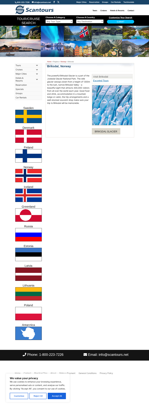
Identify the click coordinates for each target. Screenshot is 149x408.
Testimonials (128, 2)
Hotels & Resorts (117, 11)
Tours (95, 11)
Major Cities (81, 2)
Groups (105, 2)
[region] (38, 387)
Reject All (38, 396)
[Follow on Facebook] (126, 395)
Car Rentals (116, 2)
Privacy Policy (106, 373)
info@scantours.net (113, 355)
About (53, 373)
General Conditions (87, 373)
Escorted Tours (101, 80)
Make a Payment (67, 373)
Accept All (57, 396)
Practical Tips (40, 373)
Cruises (103, 11)
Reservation (94, 2)
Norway (63, 61)
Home (49, 61)
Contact (131, 11)
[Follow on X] (132, 395)
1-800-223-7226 (51, 355)
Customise (19, 396)
